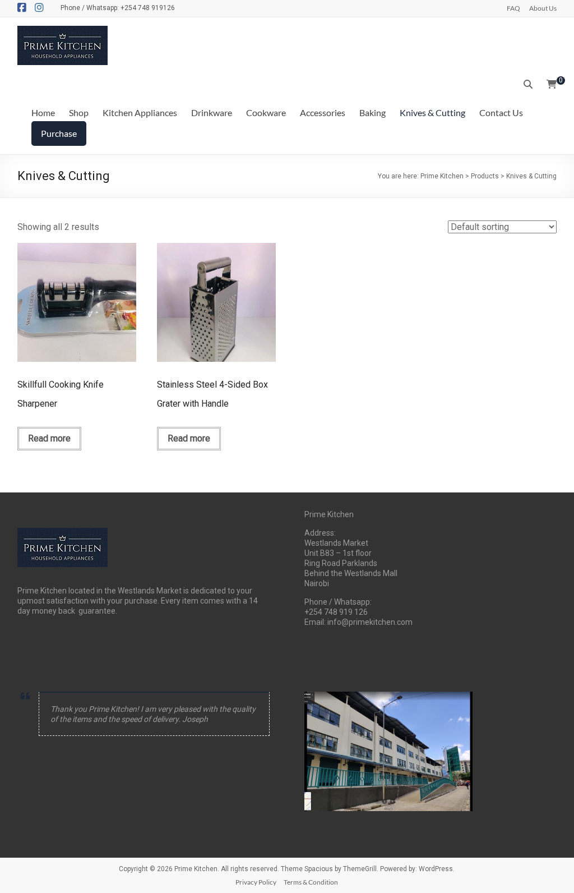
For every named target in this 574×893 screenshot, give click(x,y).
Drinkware (211, 112)
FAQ (513, 8)
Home (43, 112)
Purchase (59, 133)
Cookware (266, 112)
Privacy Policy (255, 882)
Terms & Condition (311, 882)
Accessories (322, 112)
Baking (372, 112)
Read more (49, 438)
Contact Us (501, 112)
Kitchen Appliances (140, 112)
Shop (79, 112)
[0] (552, 84)
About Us (543, 8)
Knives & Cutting (432, 112)
